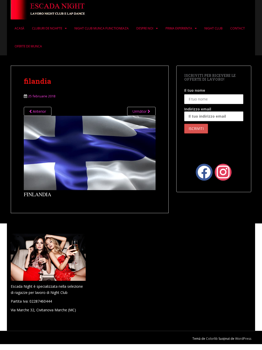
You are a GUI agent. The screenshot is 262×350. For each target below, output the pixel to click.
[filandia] (90, 152)
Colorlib (212, 338)
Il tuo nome (194, 90)
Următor (140, 111)
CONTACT (237, 28)
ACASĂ (19, 28)
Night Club (213, 28)
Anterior (39, 111)
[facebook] (204, 171)
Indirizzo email (197, 109)
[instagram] (223, 171)
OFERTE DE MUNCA (28, 46)
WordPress (243, 338)
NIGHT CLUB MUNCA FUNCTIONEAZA (101, 28)
